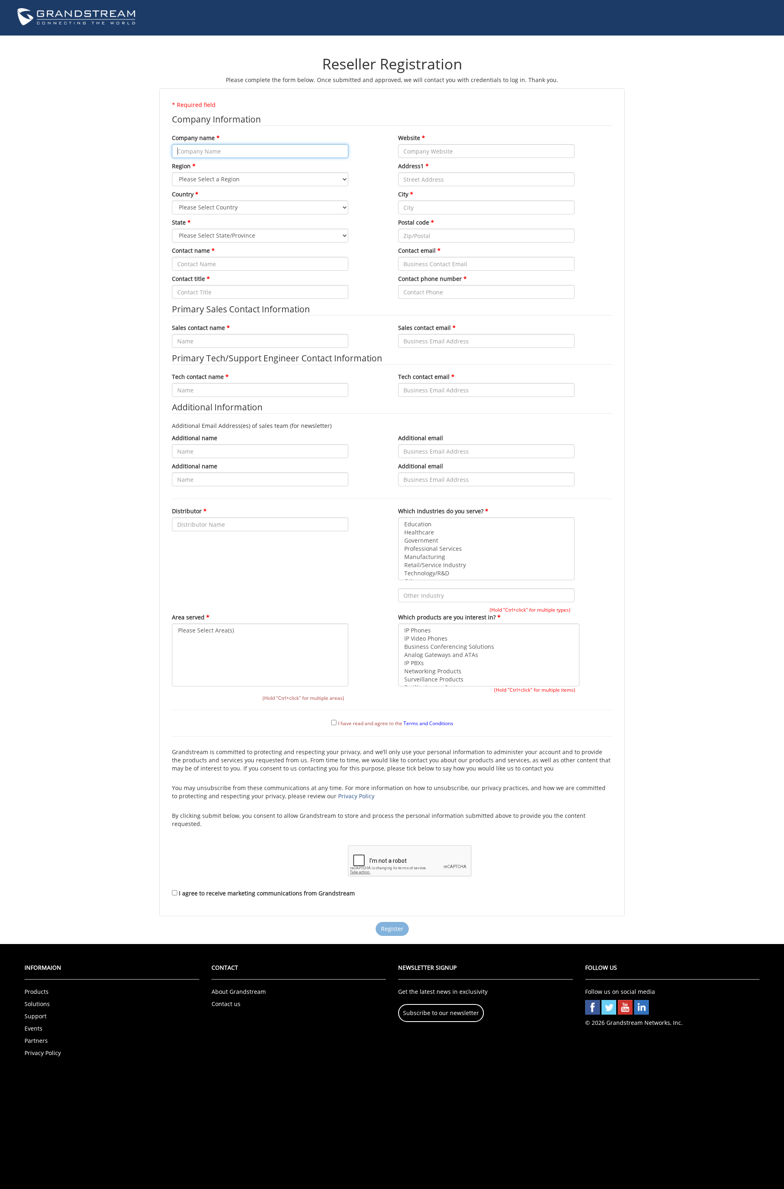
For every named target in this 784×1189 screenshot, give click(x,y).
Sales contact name (198, 328)
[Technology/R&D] (486, 573)
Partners (36, 1040)
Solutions (37, 1004)
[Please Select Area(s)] (260, 630)
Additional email (420, 438)
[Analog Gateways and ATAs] (488, 655)
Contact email (417, 250)
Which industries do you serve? (440, 511)
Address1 (411, 166)
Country (183, 194)
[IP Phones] (488, 630)
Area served (188, 617)
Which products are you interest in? (447, 617)
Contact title (188, 279)
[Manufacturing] (486, 557)
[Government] (486, 541)
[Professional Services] (486, 549)
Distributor (187, 511)
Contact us (226, 1004)
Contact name (191, 250)
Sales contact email (424, 328)
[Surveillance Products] (488, 679)
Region (181, 166)
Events (33, 1028)
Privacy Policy (356, 796)
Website (409, 138)
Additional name (194, 438)
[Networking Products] (488, 671)
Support (35, 1016)
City (403, 194)
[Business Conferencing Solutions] (488, 647)
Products (36, 991)
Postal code (413, 222)
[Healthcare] (486, 532)
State (179, 222)
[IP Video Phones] (488, 639)
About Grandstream (239, 991)
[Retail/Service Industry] (486, 565)
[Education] (486, 524)
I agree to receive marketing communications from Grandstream (267, 893)
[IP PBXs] (488, 663)
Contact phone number (430, 279)
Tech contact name (198, 377)
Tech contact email (424, 377)
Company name (193, 138)
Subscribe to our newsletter (441, 1013)
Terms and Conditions (428, 723)
